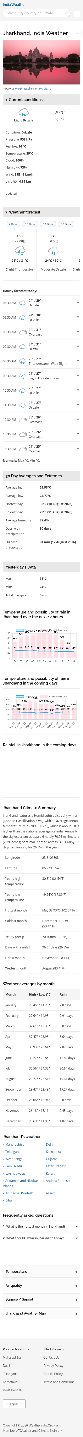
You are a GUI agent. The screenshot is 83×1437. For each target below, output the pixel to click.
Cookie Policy (53, 1374)
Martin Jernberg (24, 88)
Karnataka (53, 1152)
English (14, 1404)
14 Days (48, 224)
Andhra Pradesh (58, 1181)
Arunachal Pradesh (19, 1193)
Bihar (9, 1200)
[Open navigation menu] (77, 14)
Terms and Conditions (58, 1382)
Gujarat (51, 1159)
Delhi (49, 1144)
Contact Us (51, 1357)
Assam (51, 1193)
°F (62, 119)
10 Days (30, 224)
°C (56, 119)
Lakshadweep (15, 1173)
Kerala (50, 1173)
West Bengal (14, 1159)
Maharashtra (14, 1144)
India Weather (14, 4)
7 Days (13, 224)
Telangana (12, 1152)
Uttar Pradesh (56, 1166)
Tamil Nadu (13, 1166)
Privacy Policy (53, 1366)
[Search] (66, 13)
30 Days (66, 224)
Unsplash (44, 88)
